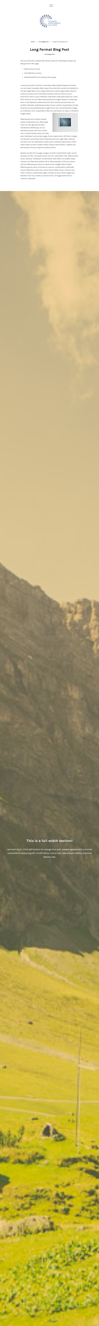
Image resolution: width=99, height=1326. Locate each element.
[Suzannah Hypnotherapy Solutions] (49, 20)
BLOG (33, 42)
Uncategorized (44, 42)
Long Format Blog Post (49, 49)
